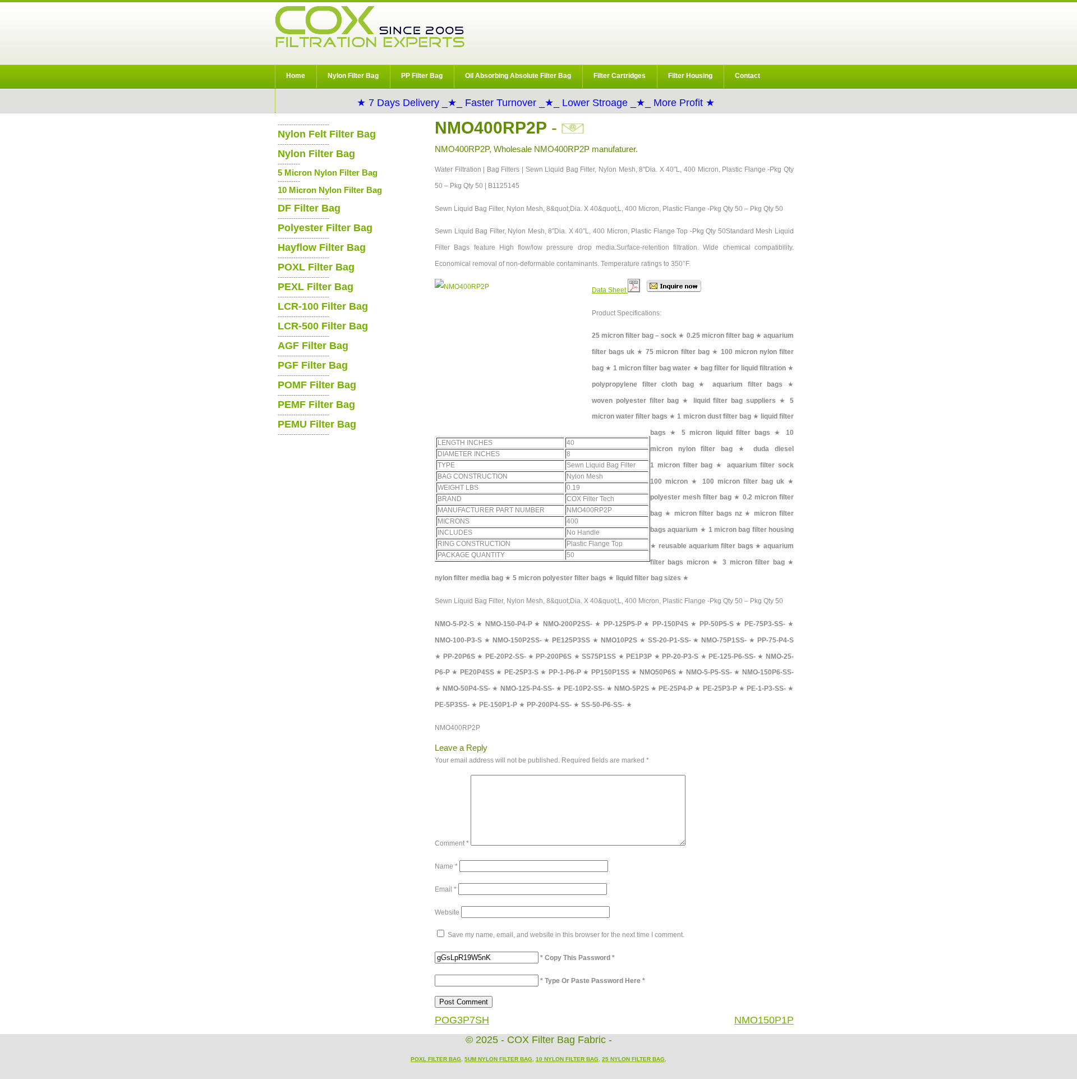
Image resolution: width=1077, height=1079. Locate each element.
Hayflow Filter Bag (322, 247)
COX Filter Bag (369, 27)
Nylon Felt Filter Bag (327, 134)
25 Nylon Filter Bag (633, 1059)
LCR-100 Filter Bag (323, 306)
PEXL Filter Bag (315, 286)
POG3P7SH (462, 1020)
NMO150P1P (764, 1020)
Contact (747, 76)
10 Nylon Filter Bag (567, 1059)
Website (447, 912)
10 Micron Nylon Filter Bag (330, 190)
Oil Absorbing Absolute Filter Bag (518, 76)
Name (446, 866)
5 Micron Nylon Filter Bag (328, 172)
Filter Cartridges (619, 76)
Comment (452, 843)
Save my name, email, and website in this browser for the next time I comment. (566, 935)
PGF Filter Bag (313, 365)
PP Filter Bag (422, 76)
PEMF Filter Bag (316, 404)
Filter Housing (690, 76)
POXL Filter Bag (316, 267)
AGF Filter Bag (313, 345)
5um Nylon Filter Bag (498, 1059)
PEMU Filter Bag (317, 424)
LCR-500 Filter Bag (323, 326)
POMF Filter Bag (317, 385)
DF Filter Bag (309, 208)
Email (446, 889)
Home (295, 76)
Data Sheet (610, 290)
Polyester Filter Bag (325, 227)
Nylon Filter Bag (353, 76)
